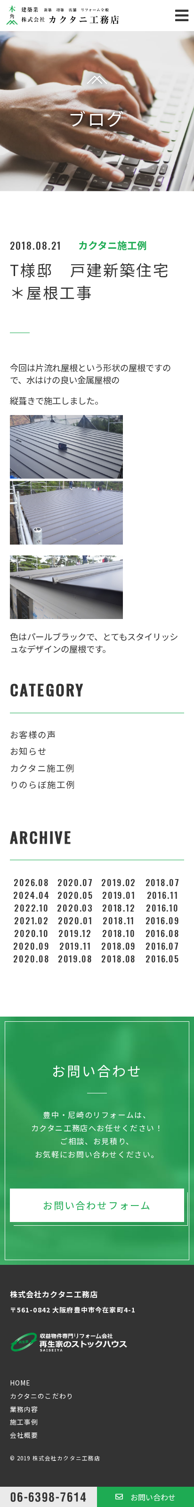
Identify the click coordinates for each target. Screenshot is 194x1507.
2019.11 (75, 945)
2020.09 (31, 945)
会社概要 (24, 1435)
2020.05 (75, 894)
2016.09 (163, 920)
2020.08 (31, 958)
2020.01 (75, 920)
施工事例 (24, 1421)
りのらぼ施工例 (42, 784)
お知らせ (28, 751)
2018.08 (118, 958)
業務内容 (24, 1409)
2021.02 (31, 920)
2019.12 (75, 933)
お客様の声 (33, 734)
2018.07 (163, 882)
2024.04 (31, 894)
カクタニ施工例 (42, 768)
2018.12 (119, 907)
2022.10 (31, 907)
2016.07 (162, 945)
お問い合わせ (153, 1497)
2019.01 (119, 894)
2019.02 (118, 882)
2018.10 (119, 933)
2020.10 (31, 933)
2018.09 (118, 945)
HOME (20, 1382)
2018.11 (119, 920)
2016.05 (162, 958)
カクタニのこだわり (41, 1396)
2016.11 (162, 894)
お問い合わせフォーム (97, 1205)
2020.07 (75, 882)
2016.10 (162, 907)
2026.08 (31, 882)
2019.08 (75, 958)
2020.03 (75, 907)
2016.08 (163, 933)
